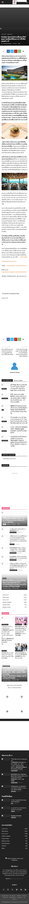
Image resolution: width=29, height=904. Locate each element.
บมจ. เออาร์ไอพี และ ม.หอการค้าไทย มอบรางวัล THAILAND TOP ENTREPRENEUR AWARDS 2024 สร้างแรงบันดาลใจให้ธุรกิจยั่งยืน (14, 583)
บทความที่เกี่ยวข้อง (7, 380)
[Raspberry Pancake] (6, 818)
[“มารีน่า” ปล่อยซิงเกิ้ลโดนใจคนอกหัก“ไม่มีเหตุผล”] (6, 802)
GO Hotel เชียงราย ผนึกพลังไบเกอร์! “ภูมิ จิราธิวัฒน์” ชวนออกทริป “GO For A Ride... (18, 788)
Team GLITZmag (7, 43)
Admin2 (8, 524)
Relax (4, 524)
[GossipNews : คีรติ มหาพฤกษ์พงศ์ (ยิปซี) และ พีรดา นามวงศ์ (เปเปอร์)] (5, 558)
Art (2, 409)
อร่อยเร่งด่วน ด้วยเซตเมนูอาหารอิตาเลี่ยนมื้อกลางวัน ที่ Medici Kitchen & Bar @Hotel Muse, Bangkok (21, 353)
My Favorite (12, 895)
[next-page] (5, 450)
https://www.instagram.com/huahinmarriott (14, 272)
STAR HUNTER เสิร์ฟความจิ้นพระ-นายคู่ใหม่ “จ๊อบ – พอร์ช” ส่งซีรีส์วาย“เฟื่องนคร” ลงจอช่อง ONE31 (18, 549)
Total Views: (6, 458)
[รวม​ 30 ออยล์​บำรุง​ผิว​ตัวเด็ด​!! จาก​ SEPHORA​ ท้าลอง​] (5, 530)
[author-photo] (14, 370)
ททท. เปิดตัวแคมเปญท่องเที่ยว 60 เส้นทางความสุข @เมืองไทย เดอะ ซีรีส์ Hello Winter (7, 352)
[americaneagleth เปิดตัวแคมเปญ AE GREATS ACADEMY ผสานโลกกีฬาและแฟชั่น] (21, 647)
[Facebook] (8, 51)
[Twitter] (12, 51)
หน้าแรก (2, 6)
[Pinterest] (15, 51)
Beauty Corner (13, 532)
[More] (23, 51)
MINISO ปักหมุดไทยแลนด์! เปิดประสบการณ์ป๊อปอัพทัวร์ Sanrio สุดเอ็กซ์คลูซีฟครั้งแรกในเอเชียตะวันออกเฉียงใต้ (18, 409)
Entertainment (13, 552)
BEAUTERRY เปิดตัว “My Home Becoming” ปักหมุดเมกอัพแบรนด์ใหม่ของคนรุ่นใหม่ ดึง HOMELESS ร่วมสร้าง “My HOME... (19, 778)
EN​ (24, 897)
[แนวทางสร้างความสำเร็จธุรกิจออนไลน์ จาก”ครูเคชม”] (6, 810)
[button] (2, 2)
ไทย (16, 1)
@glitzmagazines (14, 687)
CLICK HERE (23, 257)
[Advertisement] (14, 17)
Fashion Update (13, 570)
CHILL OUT (8, 6)
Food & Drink (9, 34)
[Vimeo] (16, 889)
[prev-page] (3, 450)
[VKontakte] (21, 889)
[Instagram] (8, 889)
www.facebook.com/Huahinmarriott (17, 265)
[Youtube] (25, 889)
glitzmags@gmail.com (17, 878)
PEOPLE (4, 578)
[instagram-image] (7, 696)
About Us (14, 899)
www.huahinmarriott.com (9, 261)
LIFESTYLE (12, 544)
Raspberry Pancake (16, 815)
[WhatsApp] (19, 51)
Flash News (19, 897)
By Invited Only (5, 895)
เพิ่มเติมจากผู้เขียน (18, 380)
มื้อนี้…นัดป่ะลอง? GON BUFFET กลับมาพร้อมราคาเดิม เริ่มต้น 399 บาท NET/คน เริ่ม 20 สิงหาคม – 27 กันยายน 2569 (18, 398)
